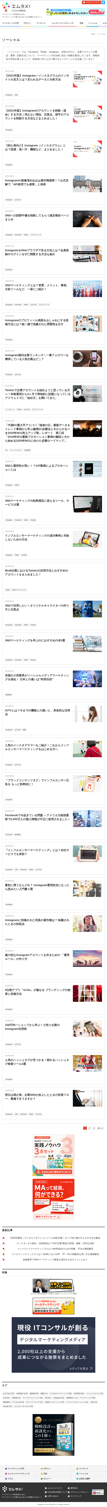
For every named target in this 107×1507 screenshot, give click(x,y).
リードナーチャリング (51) (33, 1398)
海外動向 (27, 450)
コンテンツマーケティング (63, 23)
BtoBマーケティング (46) (54, 1402)
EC (7, 450)
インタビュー (10, 409)
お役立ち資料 (84, 1479)
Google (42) (7, 1406)
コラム (10, 1479)
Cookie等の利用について (58, 1492)
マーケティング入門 (10, 23)
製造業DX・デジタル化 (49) (13, 1402)
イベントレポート (16, 450)
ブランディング (35, 235)
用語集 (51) (16, 1398)
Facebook (18, 235)
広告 (81, 23)
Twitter (26, 235)
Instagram (9, 95)
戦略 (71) (44, 1394)
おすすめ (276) (8, 1394)
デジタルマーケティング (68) (61, 1394)
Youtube (33, 520)
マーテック (41, 23)
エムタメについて (55, 1488)
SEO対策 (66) (79, 1394)
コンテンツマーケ (19, 1474)
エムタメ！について (93, 2)
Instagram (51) (58, 1398)
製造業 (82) (34, 1394)
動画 (24, 730)
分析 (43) (93, 1402)
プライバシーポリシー (79, 1492)
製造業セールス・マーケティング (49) (81, 1398)
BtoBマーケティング (19, 590)
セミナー (47, 1479)
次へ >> (100, 1128)
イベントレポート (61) (94, 1394)
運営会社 (74, 1488)
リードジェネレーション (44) (77, 1402)
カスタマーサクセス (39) (23, 1406)
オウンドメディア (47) (34, 1402)
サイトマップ (75, 1496)
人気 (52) (6, 1398)
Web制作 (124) (22, 1394)
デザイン (27, 23)
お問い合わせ (53, 1496)
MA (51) (48, 1398)
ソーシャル (92, 23)
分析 (16, 95)
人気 (16, 869)
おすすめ (18, 200)
